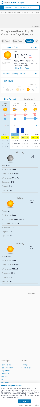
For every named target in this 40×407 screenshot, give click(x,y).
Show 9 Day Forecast (23, 68)
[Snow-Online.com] (8, 2)
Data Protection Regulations (7, 369)
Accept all (24, 401)
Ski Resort (6, 41)
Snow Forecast (29, 99)
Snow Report (18, 41)
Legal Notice (6, 365)
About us (4, 377)
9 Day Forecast (10, 99)
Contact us (5, 374)
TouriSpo (24, 365)
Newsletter (5, 383)
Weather (29, 41)
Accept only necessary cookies (28, 405)
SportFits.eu (26, 368)
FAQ (2, 380)
